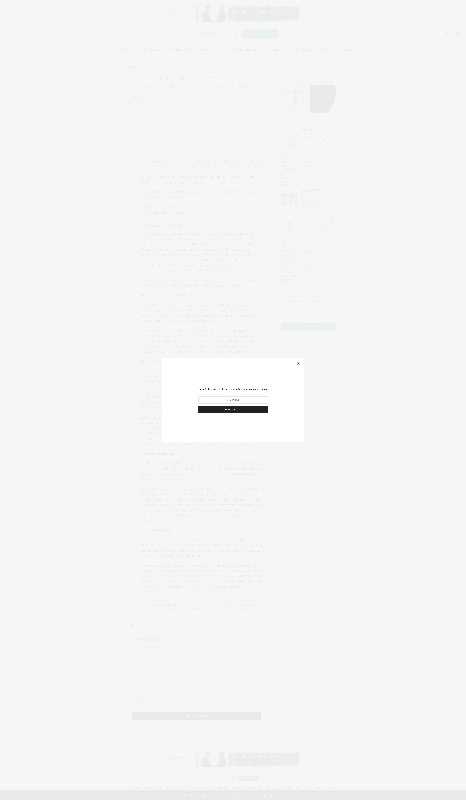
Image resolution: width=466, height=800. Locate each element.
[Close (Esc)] (298, 363)
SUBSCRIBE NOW (233, 409)
